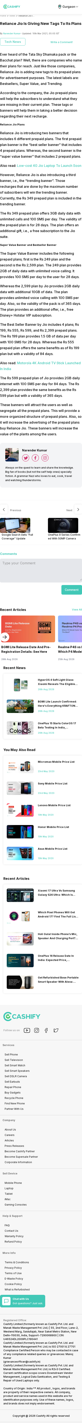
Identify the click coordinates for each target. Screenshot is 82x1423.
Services (8, 1045)
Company (9, 1120)
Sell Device (10, 1173)
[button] (71, 590)
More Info (9, 1252)
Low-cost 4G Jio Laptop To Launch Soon (49, 166)
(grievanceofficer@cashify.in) (21, 1361)
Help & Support (12, 1215)
